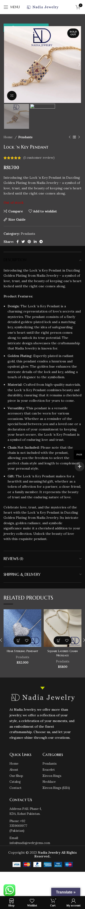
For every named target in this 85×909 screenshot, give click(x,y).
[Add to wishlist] (26, 640)
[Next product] (79, 137)
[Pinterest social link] (29, 242)
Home (8, 137)
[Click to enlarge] (12, 95)
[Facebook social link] (17, 242)
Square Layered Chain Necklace (62, 653)
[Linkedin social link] (35, 242)
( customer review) (39, 158)
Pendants (25, 137)
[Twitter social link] (23, 242)
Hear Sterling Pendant (22, 651)
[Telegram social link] (41, 242)
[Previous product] (69, 137)
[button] (18, 640)
